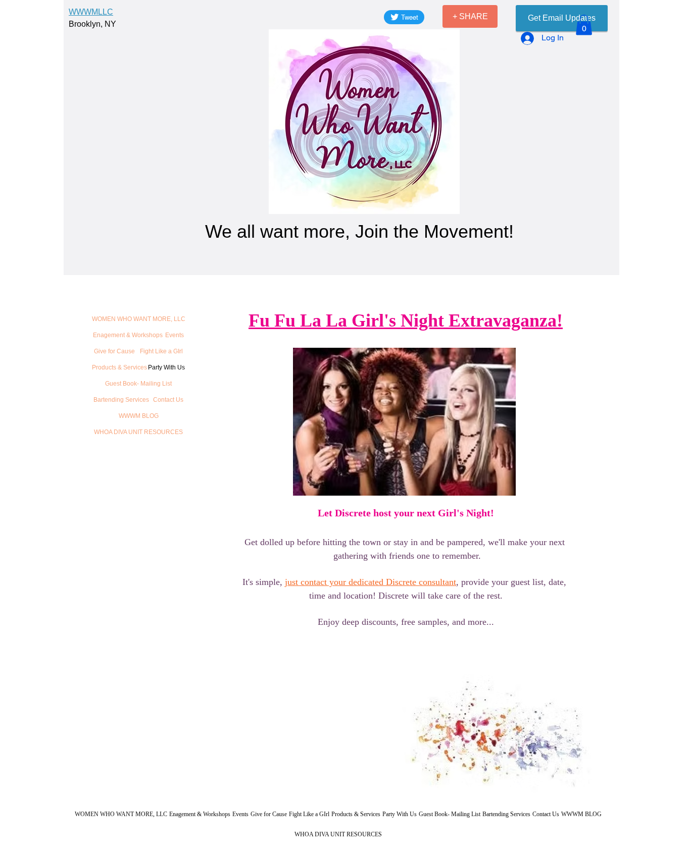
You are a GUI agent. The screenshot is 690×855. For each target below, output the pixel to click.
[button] (584, 25)
